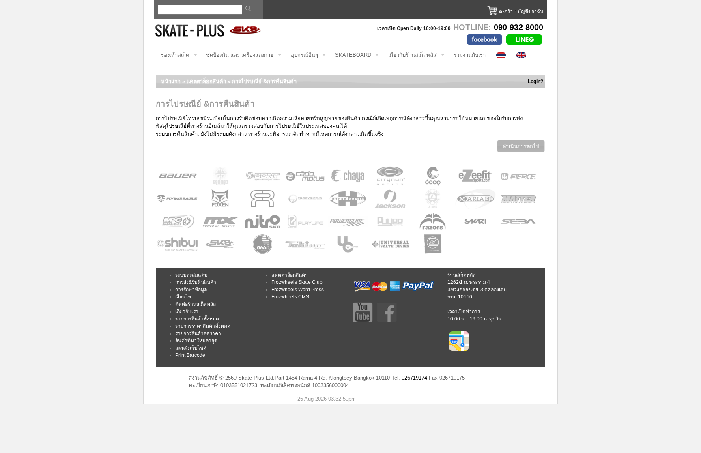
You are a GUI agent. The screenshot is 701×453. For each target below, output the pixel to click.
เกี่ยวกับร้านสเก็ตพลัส (410, 55)
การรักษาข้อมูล (191, 289)
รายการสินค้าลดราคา (198, 333)
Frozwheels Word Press (297, 289)
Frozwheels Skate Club (297, 282)
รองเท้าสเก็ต (172, 55)
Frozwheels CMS (290, 297)
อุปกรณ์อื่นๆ (302, 55)
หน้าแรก (171, 81)
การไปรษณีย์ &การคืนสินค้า (264, 81)
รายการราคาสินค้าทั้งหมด (202, 326)
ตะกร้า (506, 11)
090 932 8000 (518, 27)
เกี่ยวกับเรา (186, 311)
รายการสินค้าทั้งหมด (197, 319)
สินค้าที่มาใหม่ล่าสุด (196, 341)
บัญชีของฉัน (530, 11)
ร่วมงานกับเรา (470, 55)
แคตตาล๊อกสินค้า (289, 275)
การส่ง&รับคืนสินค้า (195, 282)
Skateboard (350, 55)
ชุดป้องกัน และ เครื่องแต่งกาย (237, 55)
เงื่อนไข (183, 297)
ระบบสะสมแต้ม (191, 275)
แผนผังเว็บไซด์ (190, 348)
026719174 (414, 378)
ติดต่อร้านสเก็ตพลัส (195, 304)
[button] (521, 146)
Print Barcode (190, 355)
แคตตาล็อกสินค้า (206, 81)
